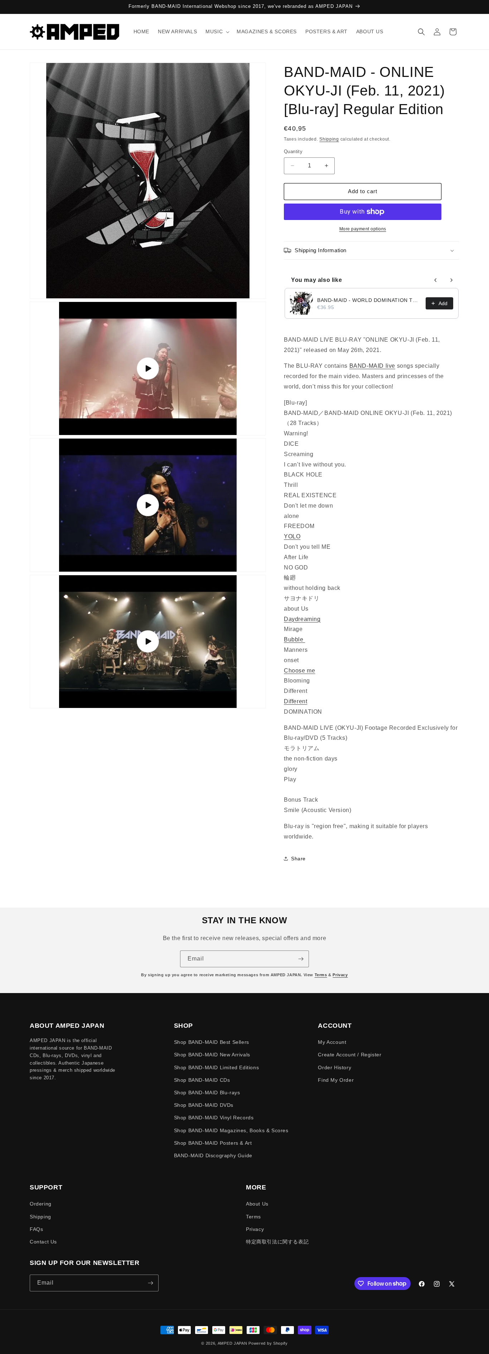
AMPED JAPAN (232, 1343)
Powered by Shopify (268, 1343)
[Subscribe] (301, 958)
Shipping (329, 139)
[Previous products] (436, 280)
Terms (321, 975)
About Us (257, 1204)
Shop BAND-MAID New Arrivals (212, 1054)
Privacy (340, 975)
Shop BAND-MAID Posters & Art (213, 1143)
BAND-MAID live (372, 366)
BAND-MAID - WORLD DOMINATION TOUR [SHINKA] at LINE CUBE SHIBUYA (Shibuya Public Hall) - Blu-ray (369, 300)
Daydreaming (302, 619)
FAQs (36, 1229)
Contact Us (43, 1242)
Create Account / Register (349, 1054)
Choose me (299, 671)
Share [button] (298, 858)
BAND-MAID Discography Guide (213, 1155)
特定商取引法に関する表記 (277, 1242)
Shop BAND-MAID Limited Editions (216, 1067)
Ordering (41, 1204)
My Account (332, 1042)
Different (295, 701)
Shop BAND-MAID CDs (202, 1080)
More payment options (362, 228)
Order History (334, 1067)
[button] (216, 31)
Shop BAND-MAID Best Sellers (211, 1042)
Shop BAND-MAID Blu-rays (207, 1092)
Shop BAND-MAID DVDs (203, 1105)
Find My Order (336, 1080)
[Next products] (451, 280)
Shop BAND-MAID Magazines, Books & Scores (231, 1130)
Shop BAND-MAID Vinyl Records (214, 1117)
